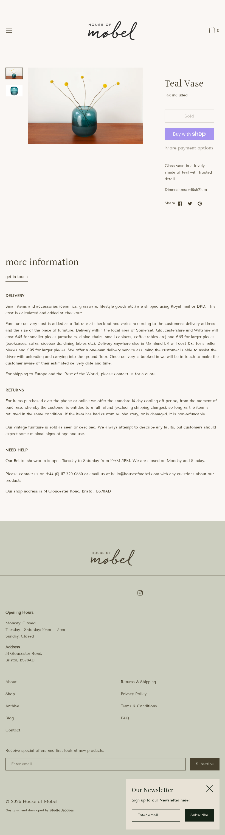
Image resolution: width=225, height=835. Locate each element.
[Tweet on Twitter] (190, 203)
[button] (213, 31)
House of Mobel (40, 801)
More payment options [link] (189, 148)
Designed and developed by (39, 810)
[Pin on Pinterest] (200, 203)
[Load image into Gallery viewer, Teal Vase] (14, 73)
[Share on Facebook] (180, 203)
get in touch (16, 276)
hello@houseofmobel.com (135, 474)
